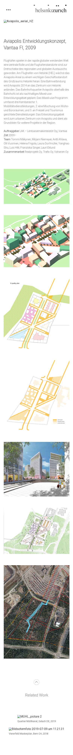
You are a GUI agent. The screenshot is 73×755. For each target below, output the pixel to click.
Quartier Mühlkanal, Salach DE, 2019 (36, 721)
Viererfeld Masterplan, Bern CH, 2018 (28, 733)
